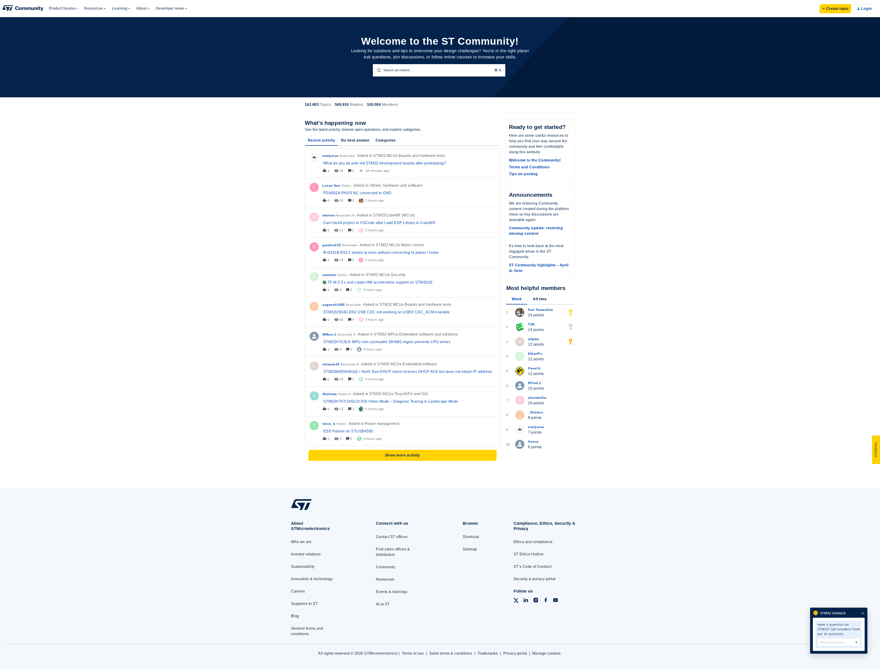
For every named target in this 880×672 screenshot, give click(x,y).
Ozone (533, 441)
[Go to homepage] (325, 510)
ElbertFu (535, 353)
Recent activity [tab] (321, 140)
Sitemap (470, 549)
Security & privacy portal (535, 579)
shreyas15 (331, 364)
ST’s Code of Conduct (533, 566)
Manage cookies (546, 653)
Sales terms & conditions (450, 653)
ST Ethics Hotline (529, 554)
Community (385, 567)
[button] (835, 8)
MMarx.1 (329, 334)
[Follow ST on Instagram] (536, 600)
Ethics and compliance (533, 542)
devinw (328, 215)
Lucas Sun (331, 185)
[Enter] (377, 70)
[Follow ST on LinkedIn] (525, 600)
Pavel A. (534, 368)
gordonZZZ (331, 245)
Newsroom (385, 579)
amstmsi (329, 275)
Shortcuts (471, 537)
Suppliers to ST (304, 604)
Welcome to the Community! (535, 160)
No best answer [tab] (355, 140)
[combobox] (439, 70)
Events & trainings (391, 592)
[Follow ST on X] (516, 601)
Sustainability (303, 566)
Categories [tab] (386, 140)
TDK (531, 324)
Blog (295, 616)
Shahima (329, 394)
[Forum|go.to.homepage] (23, 8)
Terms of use (413, 653)
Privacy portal (515, 653)
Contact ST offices (392, 537)
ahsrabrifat (537, 397)
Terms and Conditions (529, 167)
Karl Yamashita (540, 309)
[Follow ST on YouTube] (555, 600)
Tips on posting (523, 174)
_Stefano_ (536, 412)
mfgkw (533, 339)
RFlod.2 (534, 383)
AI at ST (383, 604)
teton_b (329, 424)
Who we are (301, 542)
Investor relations (306, 554)
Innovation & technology (312, 579)
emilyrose (330, 156)
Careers (298, 591)
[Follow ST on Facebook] (545, 600)
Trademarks (488, 653)
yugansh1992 (333, 304)
